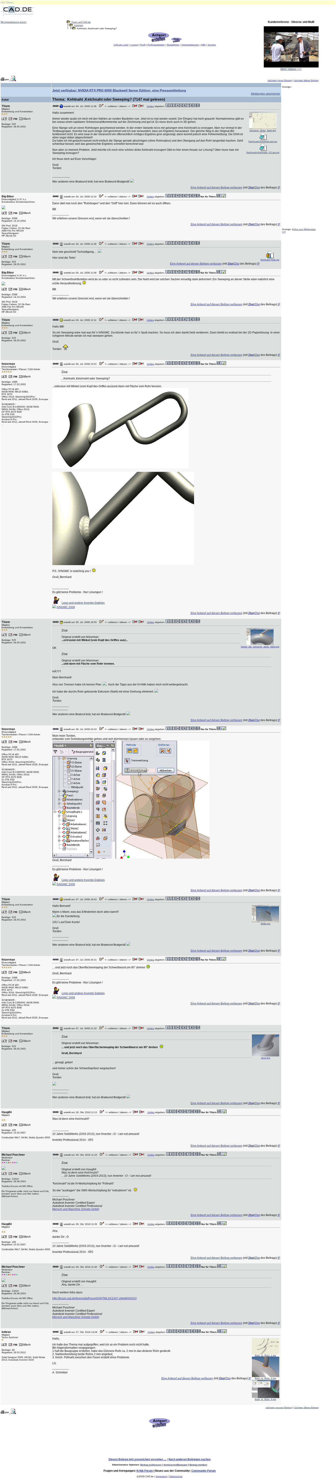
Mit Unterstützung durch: (14, 22)
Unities (150, 106)
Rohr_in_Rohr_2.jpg (265, 1378)
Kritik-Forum (144, 1470)
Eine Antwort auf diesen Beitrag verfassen (216, 187)
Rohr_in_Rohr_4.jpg (265, 1399)
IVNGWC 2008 (66, 607)
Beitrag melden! (198, 1464)
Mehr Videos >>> (291, 69)
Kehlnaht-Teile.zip (270, 259)
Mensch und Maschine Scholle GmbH (75, 1209)
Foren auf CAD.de (81, 22)
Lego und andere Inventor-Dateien (83, 602)
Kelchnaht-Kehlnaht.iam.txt (262, 141)
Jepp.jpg (265, 1058)
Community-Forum (203, 1470)
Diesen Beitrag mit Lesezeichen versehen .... (137, 1459)
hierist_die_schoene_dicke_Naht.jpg (260, 646)
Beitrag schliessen (150, 1464)
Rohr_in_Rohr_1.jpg (265, 1355)
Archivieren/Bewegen (175, 1464)
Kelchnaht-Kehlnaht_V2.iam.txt (262, 152)
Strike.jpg (265, 923)
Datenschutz (175, 1476)
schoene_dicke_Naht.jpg (263, 130)
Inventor (78, 25)
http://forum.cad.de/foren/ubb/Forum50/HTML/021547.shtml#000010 (94, 1298)
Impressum (161, 1476)
